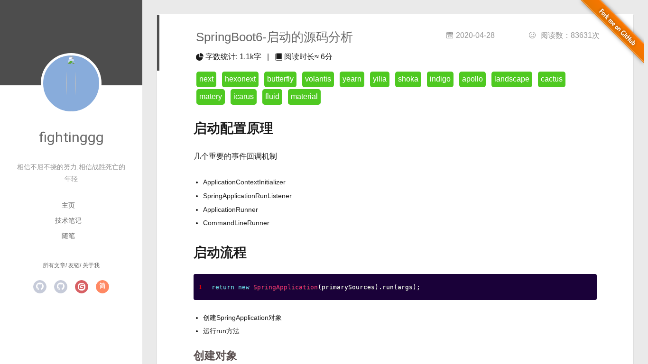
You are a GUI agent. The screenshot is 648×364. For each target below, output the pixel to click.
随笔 (68, 235)
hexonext (240, 79)
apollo (472, 79)
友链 (74, 265)
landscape (511, 79)
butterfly (280, 79)
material (304, 96)
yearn (352, 79)
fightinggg (71, 137)
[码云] (81, 286)
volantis (318, 79)
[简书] (102, 286)
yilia (380, 79)
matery (210, 96)
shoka (408, 79)
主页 (68, 205)
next (206, 79)
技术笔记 (68, 220)
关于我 (91, 265)
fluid (272, 96)
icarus (243, 96)
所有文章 (54, 265)
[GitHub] (39, 286)
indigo (440, 79)
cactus (552, 79)
